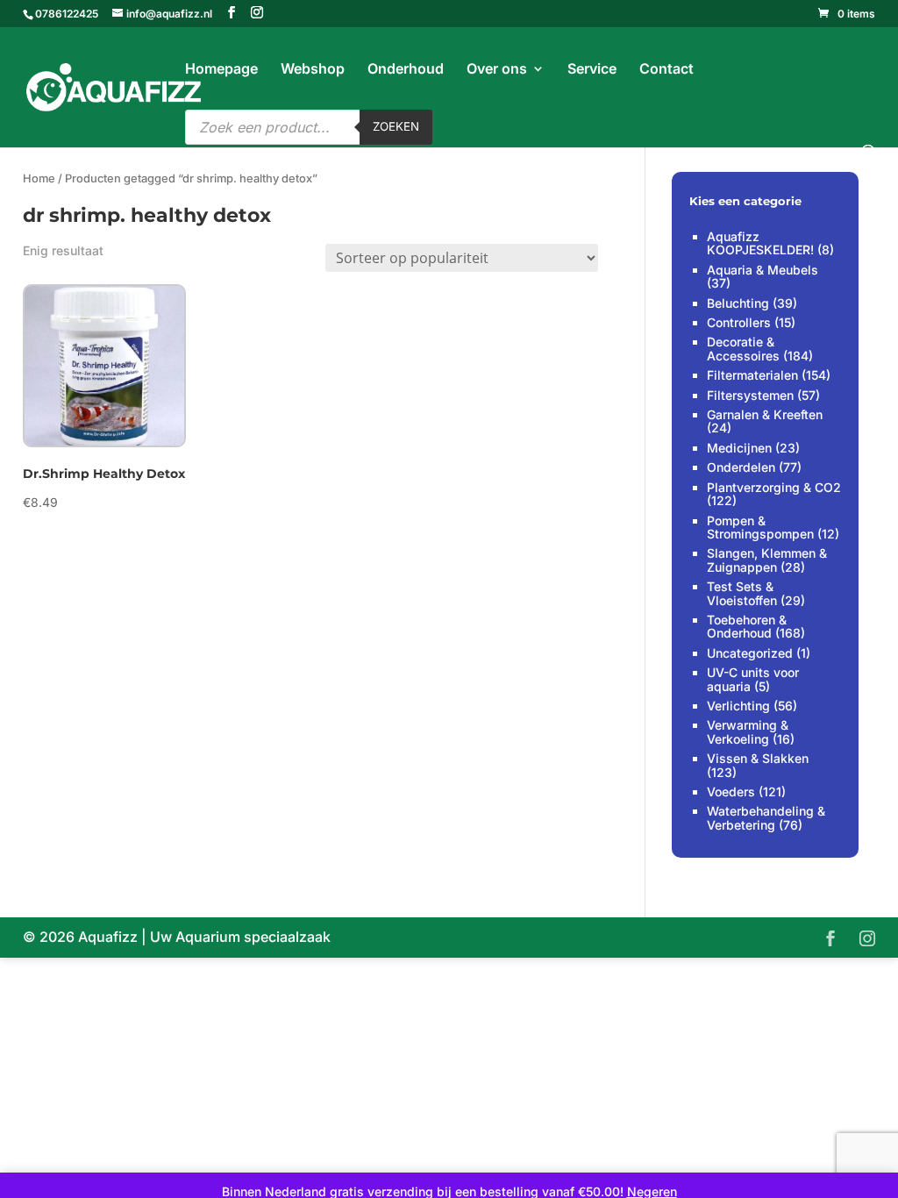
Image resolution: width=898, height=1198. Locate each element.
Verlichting (738, 705)
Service (591, 69)
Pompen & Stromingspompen (760, 527)
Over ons (497, 69)
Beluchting (738, 303)
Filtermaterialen (752, 374)
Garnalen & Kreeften (765, 414)
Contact (666, 69)
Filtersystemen (750, 395)
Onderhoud (405, 69)
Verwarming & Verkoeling (747, 731)
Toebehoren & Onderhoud (747, 626)
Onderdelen (741, 467)
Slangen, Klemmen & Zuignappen (767, 560)
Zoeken (396, 126)
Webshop (313, 69)
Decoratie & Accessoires (743, 348)
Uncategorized (750, 652)
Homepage (221, 69)
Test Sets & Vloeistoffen (742, 593)
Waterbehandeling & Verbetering (766, 817)
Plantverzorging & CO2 (774, 487)
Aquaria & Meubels (762, 269)
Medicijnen (739, 447)
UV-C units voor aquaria (753, 679)
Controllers (739, 322)
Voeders (731, 791)
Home (39, 178)
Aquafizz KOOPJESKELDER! (760, 243)
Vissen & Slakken (758, 758)
